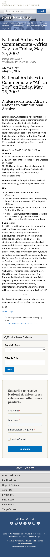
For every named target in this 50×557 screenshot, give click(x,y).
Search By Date (12, 345)
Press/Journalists (16, 23)
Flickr (38, 523)
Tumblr (25, 523)
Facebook (11, 523)
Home (4, 23)
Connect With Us (25, 518)
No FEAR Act (28, 536)
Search (41, 11)
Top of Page (7, 311)
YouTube (29, 523)
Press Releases (31, 23)
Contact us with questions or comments (21, 323)
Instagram (20, 523)
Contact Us (7, 534)
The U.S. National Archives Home (20, 4)
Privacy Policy (30, 534)
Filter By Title (11, 357)
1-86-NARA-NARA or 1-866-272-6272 (25, 546)
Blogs (34, 523)
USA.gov (37, 536)
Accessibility (18, 534)
